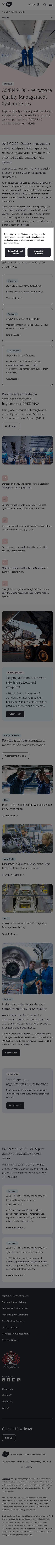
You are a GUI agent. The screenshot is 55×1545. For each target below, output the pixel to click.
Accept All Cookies (39, 252)
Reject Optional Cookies (15, 252)
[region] (27, 244)
